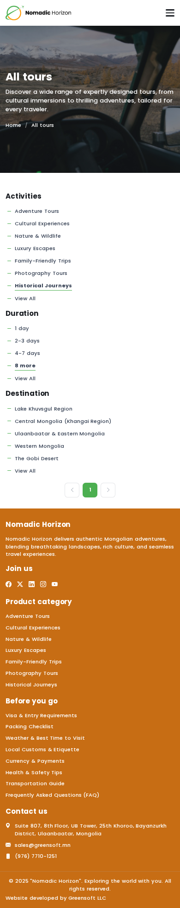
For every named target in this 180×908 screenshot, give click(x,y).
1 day (22, 328)
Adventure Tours (37, 211)
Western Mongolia (39, 446)
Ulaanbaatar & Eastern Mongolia (60, 433)
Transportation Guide (35, 783)
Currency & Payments (35, 761)
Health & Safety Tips (34, 772)
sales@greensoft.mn (43, 845)
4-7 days (27, 353)
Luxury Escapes (35, 248)
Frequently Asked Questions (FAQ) (52, 795)
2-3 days (27, 340)
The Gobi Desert (37, 458)
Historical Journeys (43, 285)
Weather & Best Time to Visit (45, 738)
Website (17, 898)
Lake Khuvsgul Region (43, 408)
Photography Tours (41, 273)
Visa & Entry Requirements (41, 715)
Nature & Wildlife (38, 236)
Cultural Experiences (42, 223)
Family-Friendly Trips (43, 260)
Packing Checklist (30, 726)
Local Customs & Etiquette (42, 749)
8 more (25, 365)
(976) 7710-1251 (36, 856)
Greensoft (82, 898)
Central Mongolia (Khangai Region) (63, 421)
